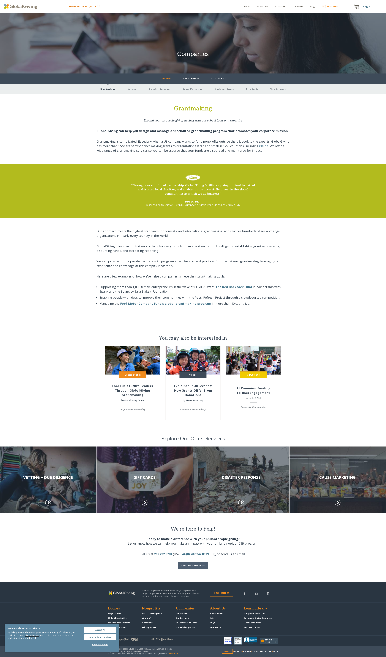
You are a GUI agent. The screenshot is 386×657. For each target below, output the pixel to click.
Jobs (212, 618)
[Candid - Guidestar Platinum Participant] (239, 640)
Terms (255, 651)
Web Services (278, 89)
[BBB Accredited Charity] (252, 640)
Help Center (221, 593)
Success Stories (252, 627)
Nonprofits (262, 6)
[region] (62, 638)
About (247, 6)
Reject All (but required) (100, 637)
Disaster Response (160, 89)
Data (275, 651)
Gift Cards (252, 89)
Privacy (238, 651)
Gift (332, 6)
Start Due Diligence (152, 613)
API (270, 651)
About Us (218, 609)
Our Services (182, 613)
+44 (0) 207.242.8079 (194, 554)
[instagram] (256, 593)
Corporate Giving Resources (258, 618)
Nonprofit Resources (254, 613)
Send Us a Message (193, 565)
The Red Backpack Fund (233, 287)
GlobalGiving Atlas (185, 627)
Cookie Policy (32, 638)
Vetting (132, 89)
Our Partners (182, 618)
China (263, 146)
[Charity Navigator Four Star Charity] (229, 640)
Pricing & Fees (149, 627)
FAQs (212, 622)
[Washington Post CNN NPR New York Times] (150, 640)
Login (366, 6)
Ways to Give (114, 613)
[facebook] (244, 593)
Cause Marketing (192, 89)
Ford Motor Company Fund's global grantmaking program (165, 303)
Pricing (263, 651)
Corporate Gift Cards (186, 622)
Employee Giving (224, 89)
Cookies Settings (100, 644)
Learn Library (255, 609)
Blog (312, 6)
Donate (82, 6)
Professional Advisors (119, 622)
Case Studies (191, 78)
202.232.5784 (163, 554)
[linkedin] (268, 593)
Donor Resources (252, 622)
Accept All (100, 629)
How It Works (216, 613)
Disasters (298, 6)
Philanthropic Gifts (117, 618)
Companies (280, 6)
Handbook (147, 622)
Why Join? (146, 618)
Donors (114, 609)
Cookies (247, 651)
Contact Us (218, 78)
